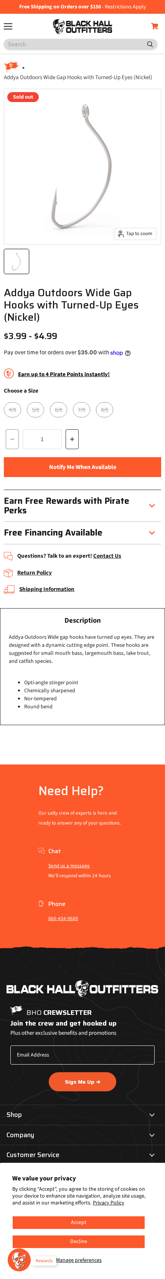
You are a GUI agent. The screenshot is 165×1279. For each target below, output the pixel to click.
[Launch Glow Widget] (19, 1259)
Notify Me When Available (82, 467)
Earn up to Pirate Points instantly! (64, 374)
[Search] (147, 44)
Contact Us (107, 556)
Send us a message (69, 865)
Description (82, 620)
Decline (78, 1241)
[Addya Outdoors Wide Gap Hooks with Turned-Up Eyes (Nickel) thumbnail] (16, 261)
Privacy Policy (108, 1203)
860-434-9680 (63, 918)
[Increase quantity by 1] (72, 439)
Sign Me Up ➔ (83, 1082)
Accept (78, 1222)
